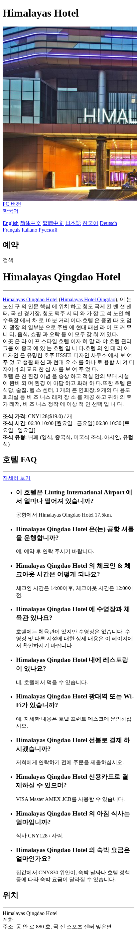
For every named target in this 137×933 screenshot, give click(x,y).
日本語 (73, 223)
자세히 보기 (17, 478)
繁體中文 (53, 223)
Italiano (29, 230)
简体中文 (30, 223)
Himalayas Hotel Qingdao (88, 299)
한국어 (11, 211)
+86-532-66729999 (36, 919)
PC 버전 (12, 204)
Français (11, 230)
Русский (48, 230)
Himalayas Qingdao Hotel (30, 299)
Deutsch (108, 223)
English (11, 223)
